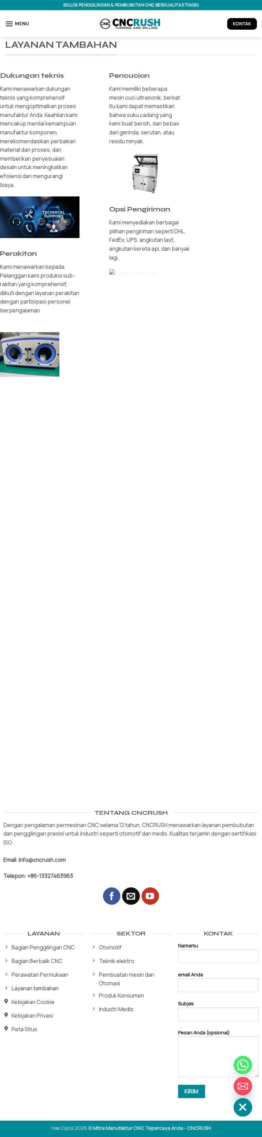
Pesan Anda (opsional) (204, 1032)
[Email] (243, 1086)
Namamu (188, 945)
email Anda (190, 974)
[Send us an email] (131, 896)
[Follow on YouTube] (150, 896)
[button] (17, 23)
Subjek (186, 1003)
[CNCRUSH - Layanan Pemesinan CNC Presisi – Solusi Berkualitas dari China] (131, 23)
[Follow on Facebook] (111, 896)
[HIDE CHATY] (243, 1107)
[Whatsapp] (243, 1065)
